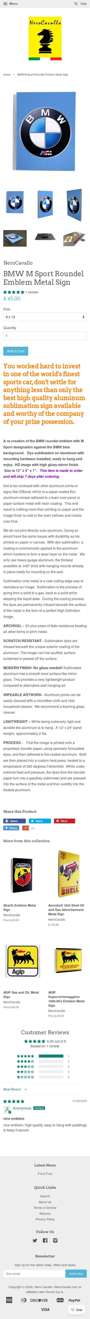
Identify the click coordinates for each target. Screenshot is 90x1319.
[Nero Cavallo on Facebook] (45, 1241)
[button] (14, 291)
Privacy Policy (45, 1219)
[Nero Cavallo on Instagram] (55, 1241)
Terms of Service (45, 1207)
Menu (13, 3)
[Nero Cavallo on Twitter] (35, 1241)
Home (6, 74)
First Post (45, 1173)
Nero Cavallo (43, 1287)
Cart (83, 3)
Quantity (9, 327)
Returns (45, 1213)
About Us (45, 1202)
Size (6, 308)
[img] (13, 1101)
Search (45, 1196)
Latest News (45, 1165)
